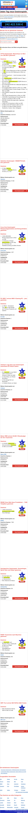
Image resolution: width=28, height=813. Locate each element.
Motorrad (23, 800)
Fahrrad (8, 802)
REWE (12, 511)
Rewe (22, 779)
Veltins (8, 790)
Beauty (15, 805)
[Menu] (2, 7)
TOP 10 (15, 7)
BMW (1, 784)
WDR (1, 790)
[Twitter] (26, 4)
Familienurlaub (8, 78)
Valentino (8, 168)
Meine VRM (3, 454)
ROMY (2, 654)
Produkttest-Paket (6, 511)
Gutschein (6, 61)
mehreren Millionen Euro (12, 38)
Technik (22, 807)
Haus (22, 798)
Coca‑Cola (3, 250)
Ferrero (1, 781)
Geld (1, 798)
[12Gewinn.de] (5, 7)
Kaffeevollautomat (13, 81)
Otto (2, 112)
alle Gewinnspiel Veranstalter (22, 792)
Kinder (8, 779)
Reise (22, 35)
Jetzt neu (10, 7)
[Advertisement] (14, 142)
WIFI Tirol (3, 719)
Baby (15, 802)
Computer (16, 807)
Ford (8, 786)
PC (6, 307)
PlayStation (16, 786)
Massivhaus (9, 62)
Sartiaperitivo (4, 586)
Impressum (25, 812)
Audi (5, 72)
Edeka (8, 781)
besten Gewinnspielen (9, 16)
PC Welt (3, 316)
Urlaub (8, 800)
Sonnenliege (7, 577)
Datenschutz (19, 812)
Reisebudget (11, 443)
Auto (17, 35)
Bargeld (8, 805)
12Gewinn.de (11, 810)
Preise (22, 802)
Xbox (8, 784)
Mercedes (2, 807)
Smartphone (2, 37)
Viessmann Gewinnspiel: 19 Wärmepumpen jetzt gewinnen (13, 769)
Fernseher (2, 800)
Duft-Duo (10, 170)
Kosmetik (2, 805)
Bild (15, 781)
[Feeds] (26, 7)
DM (1, 779)
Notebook (23, 805)
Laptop (1, 802)
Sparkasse (23, 784)
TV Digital (23, 790)
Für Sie (15, 779)
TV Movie (16, 790)
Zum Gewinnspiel (19, 124)
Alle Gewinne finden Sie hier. (22, 809)
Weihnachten (10, 807)
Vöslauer (3, 388)
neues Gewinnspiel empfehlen (20, 810)
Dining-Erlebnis (6, 242)
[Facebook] (26, 2)
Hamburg (2, 786)
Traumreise (13, 445)
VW (4, 70)
